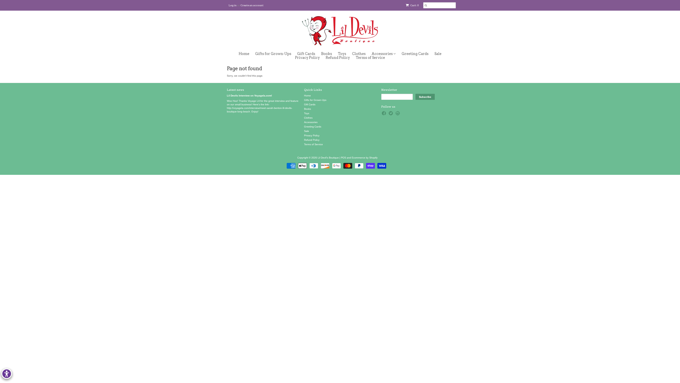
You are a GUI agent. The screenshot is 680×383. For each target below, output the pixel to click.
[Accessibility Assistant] (6, 373)
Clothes (359, 53)
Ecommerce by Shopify (365, 157)
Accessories (382, 53)
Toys (342, 53)
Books (326, 53)
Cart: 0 (414, 5)
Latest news (235, 89)
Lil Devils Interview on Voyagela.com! (249, 95)
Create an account (252, 5)
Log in (233, 5)
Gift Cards (306, 53)
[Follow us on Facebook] (384, 114)
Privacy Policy (307, 57)
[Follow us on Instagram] (398, 114)
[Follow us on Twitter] (391, 114)
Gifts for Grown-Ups (273, 53)
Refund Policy (338, 57)
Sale (437, 53)
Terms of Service (370, 57)
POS (343, 157)
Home (244, 53)
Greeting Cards (415, 53)
